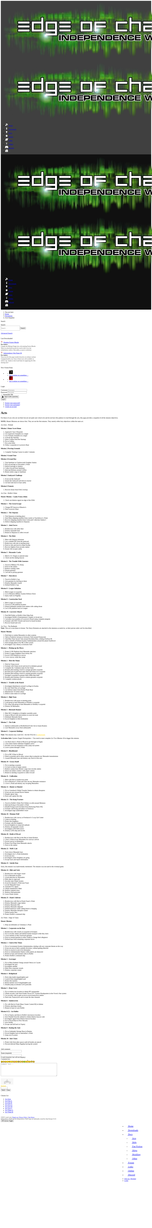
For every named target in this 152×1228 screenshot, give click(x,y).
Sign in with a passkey (11, 396)
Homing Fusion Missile (11, 342)
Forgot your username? (12, 405)
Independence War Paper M (13, 353)
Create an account (11, 407)
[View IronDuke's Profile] (11, 373)
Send (3, 1090)
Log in (3, 399)
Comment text (5, 1059)
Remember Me (8, 394)
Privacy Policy (23, 1117)
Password (4, 392)
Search (3, 325)
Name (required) (6, 1053)
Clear (8, 1090)
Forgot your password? (12, 403)
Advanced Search (6, 333)
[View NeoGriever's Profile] (11, 379)
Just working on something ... (18, 375)
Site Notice (31, 1117)
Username (4, 390)
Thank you (15, 1117)
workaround (41, 735)
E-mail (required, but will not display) (13, 1057)
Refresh (3, 1086)
